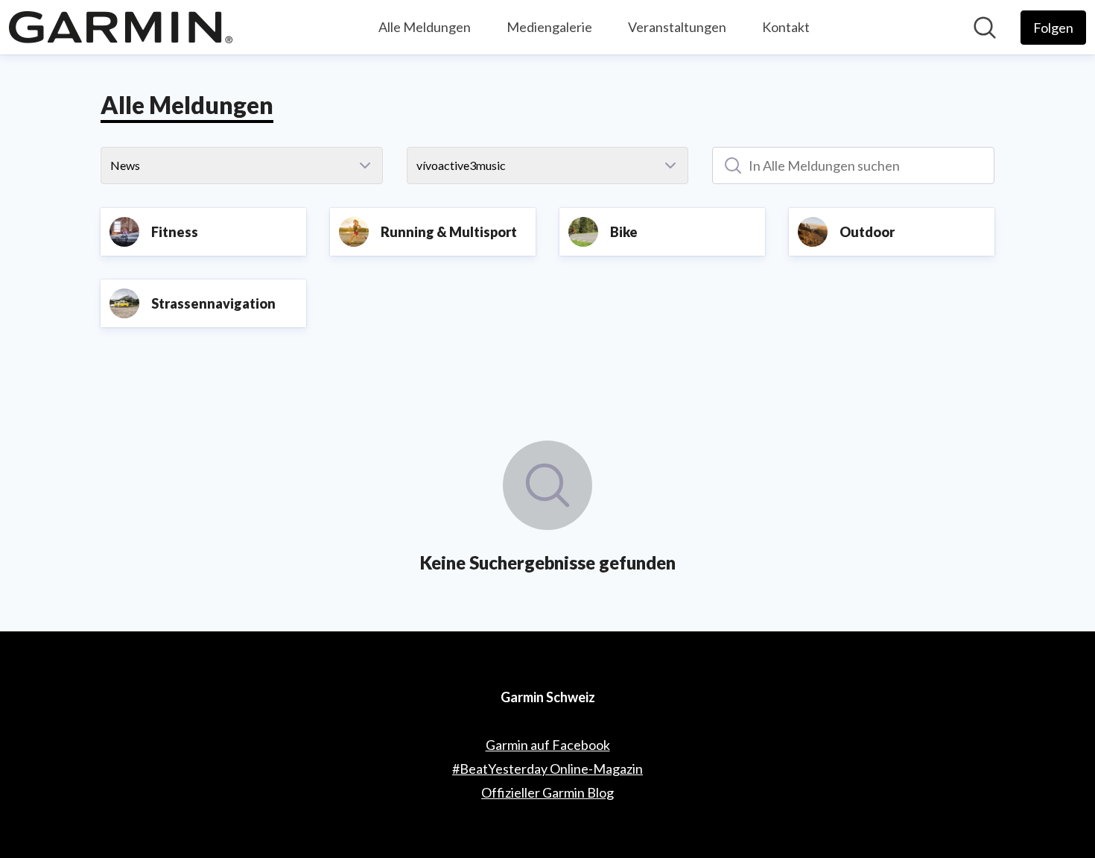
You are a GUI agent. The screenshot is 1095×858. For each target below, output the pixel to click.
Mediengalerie (549, 27)
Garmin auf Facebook (548, 744)
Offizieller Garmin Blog (547, 792)
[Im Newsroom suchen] (985, 28)
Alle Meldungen (424, 27)
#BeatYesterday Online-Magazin (547, 768)
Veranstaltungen (677, 27)
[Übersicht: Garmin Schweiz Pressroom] (120, 27)
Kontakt (786, 27)
